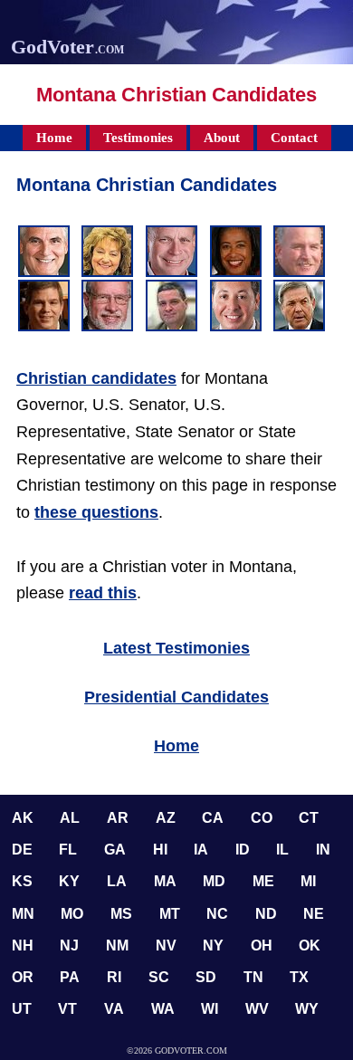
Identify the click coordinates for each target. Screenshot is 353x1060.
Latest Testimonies (176, 648)
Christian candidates (96, 378)
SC (158, 977)
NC (217, 914)
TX (299, 977)
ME (263, 881)
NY (213, 945)
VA (114, 1009)
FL (68, 849)
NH (22, 945)
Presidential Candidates (176, 697)
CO (261, 818)
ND (266, 914)
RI (114, 977)
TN (253, 977)
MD (214, 881)
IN (323, 849)
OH (261, 945)
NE (313, 914)
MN (23, 914)
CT (309, 818)
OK (309, 945)
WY (307, 1009)
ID (242, 849)
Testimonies (138, 137)
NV (166, 945)
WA (163, 1009)
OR (22, 977)
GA (115, 849)
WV (257, 1009)
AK (22, 818)
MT (169, 914)
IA (201, 849)
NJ (69, 945)
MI (308, 881)
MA (165, 881)
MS (121, 914)
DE (22, 849)
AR (118, 818)
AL (70, 818)
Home (54, 137)
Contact (294, 137)
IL (282, 849)
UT (22, 1009)
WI (209, 1009)
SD (206, 977)
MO (72, 914)
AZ (166, 818)
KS (22, 881)
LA (117, 881)
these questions (96, 512)
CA (213, 818)
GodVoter (67, 46)
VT (67, 1009)
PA (70, 977)
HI (160, 849)
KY (69, 881)
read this (103, 593)
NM (117, 945)
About (222, 137)
